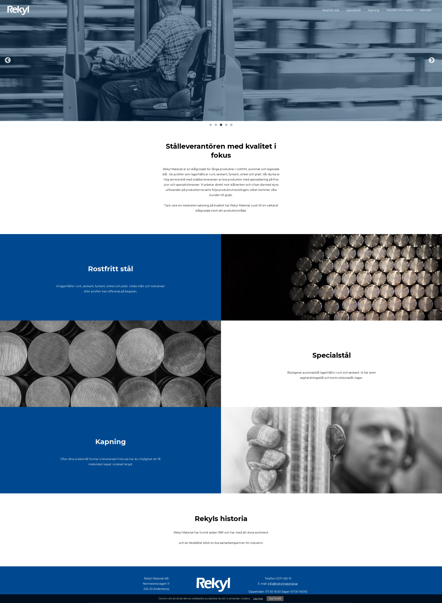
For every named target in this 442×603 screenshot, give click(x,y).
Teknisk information (400, 10)
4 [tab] (226, 123)
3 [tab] (221, 123)
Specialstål (353, 10)
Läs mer (258, 598)
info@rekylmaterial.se (283, 583)
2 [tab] (216, 123)
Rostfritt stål (330, 10)
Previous (7, 60)
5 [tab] (231, 123)
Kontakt (426, 10)
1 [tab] (210, 123)
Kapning (373, 10)
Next (431, 60)
